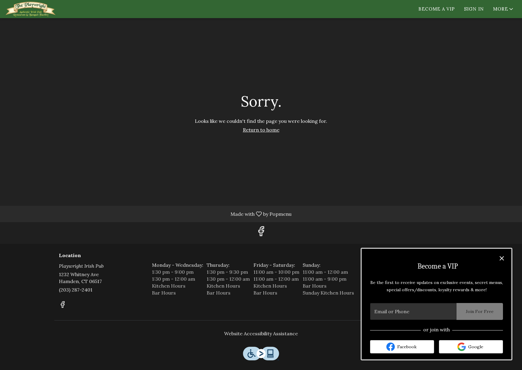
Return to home (261, 130)
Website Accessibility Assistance (261, 333)
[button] (503, 9)
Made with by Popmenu (148, 214)
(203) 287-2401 (75, 290)
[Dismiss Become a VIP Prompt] (502, 258)
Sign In (474, 9)
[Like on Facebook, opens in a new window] (261, 233)
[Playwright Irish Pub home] (32, 9)
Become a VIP (436, 9)
